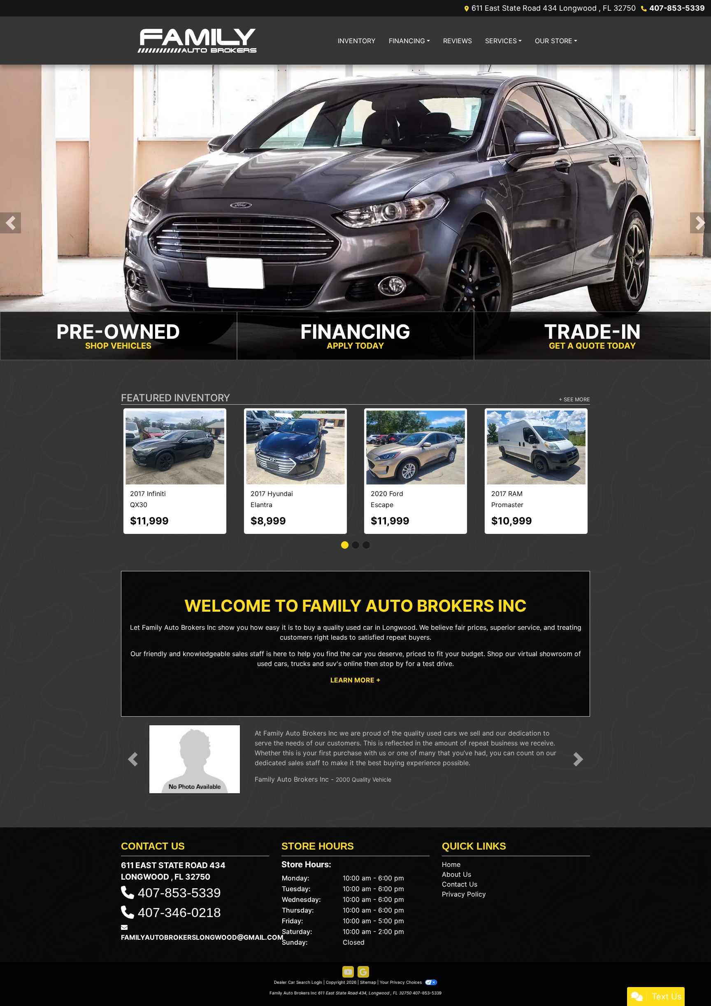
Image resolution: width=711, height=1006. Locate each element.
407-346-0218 (179, 875)
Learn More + (355, 642)
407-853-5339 (677, 8)
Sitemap (368, 944)
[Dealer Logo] (197, 40)
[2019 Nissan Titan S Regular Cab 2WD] (536, 429)
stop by (392, 626)
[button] (10, 223)
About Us (456, 837)
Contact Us (459, 847)
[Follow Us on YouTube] (348, 935)
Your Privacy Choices (401, 944)
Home (451, 827)
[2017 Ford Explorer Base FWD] (295, 429)
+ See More (574, 400)
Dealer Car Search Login (298, 944)
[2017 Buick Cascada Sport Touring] (175, 429)
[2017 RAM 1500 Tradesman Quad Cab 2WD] (415, 428)
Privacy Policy (464, 856)
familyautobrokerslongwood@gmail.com (202, 900)
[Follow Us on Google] (363, 935)
